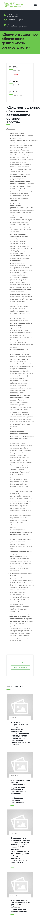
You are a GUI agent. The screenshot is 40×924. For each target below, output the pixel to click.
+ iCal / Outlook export (20, 667)
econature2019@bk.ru (15, 20)
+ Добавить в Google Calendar (20, 662)
